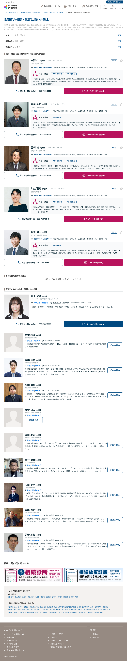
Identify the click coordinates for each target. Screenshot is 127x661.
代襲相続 (105, 607)
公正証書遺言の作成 (90, 610)
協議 (23, 610)
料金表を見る (71, 74)
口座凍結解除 (29, 612)
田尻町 (71, 597)
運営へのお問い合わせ (15, 650)
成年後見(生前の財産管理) (67, 607)
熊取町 (65, 597)
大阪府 (29, 341)
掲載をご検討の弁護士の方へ (61, 647)
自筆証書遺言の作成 (75, 610)
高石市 (43, 597)
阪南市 (36, 67)
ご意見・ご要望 (56, 634)
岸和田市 (11, 597)
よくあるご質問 (13, 647)
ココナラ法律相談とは (15, 634)
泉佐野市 (36, 341)
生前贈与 (98, 607)
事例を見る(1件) (58, 74)
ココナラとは (12, 644)
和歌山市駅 (50, 515)
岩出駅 (47, 365)
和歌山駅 (56, 303)
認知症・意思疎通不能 (31, 607)
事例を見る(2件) (58, 161)
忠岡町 (60, 597)
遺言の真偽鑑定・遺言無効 (59, 610)
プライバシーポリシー (59, 640)
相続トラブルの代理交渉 (16, 612)
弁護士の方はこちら (114, 2)
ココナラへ (10, 2)
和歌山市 (45, 303)
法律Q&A (10, 637)
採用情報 (96, 637)
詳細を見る (115, 345)
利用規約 (53, 637)
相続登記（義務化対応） (96, 612)
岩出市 (37, 366)
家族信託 (66, 612)
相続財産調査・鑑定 (55, 612)
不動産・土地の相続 (14, 610)
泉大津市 (18, 597)
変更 (119, 35)
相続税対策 (82, 612)
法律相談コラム (13, 640)
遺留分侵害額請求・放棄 (85, 607)
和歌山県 (37, 303)
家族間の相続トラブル (15, 607)
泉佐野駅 (47, 340)
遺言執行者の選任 (104, 610)
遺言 (55, 607)
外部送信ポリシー (57, 644)
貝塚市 (24, 597)
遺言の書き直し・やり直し (39, 610)
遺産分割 (43, 607)
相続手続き (74, 612)
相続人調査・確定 (41, 612)
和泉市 (37, 597)
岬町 (76, 597)
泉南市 (48, 597)
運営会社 (96, 634)
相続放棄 (50, 607)
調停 (27, 610)
